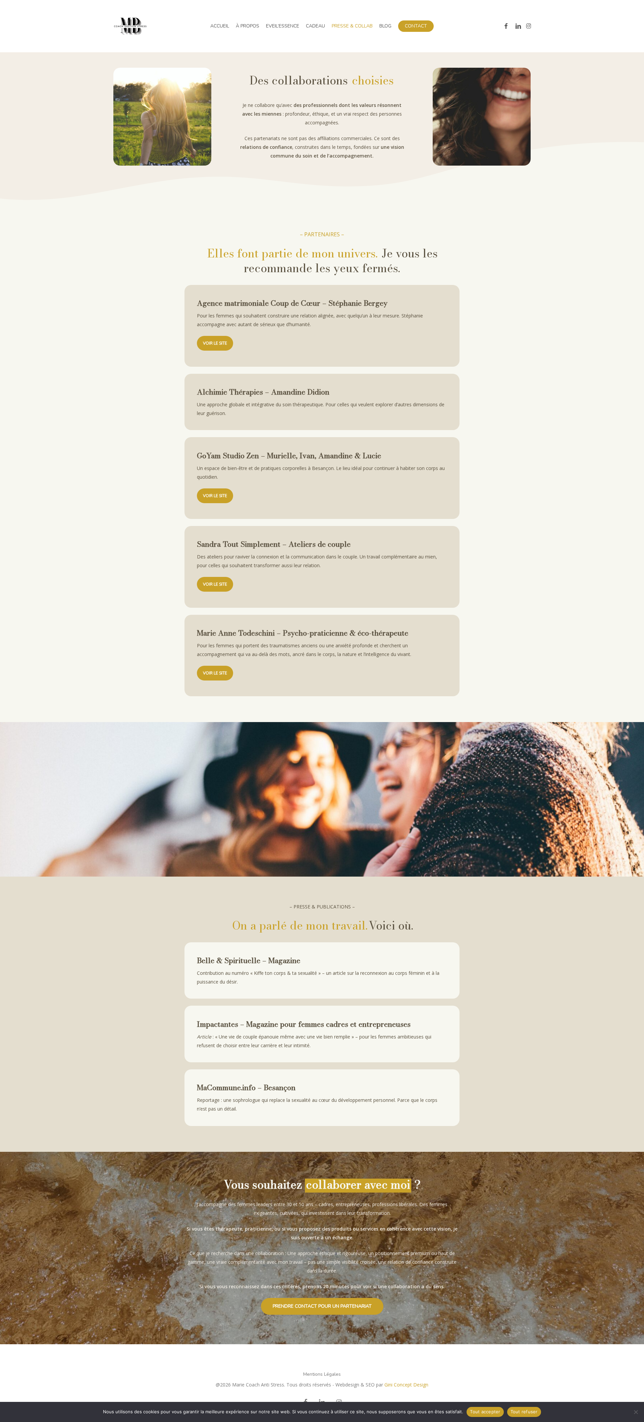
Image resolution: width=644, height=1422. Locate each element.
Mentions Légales (322, 1374)
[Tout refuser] (635, 1412)
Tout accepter (485, 1411)
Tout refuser (524, 1411)
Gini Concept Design (406, 1384)
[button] (215, 343)
